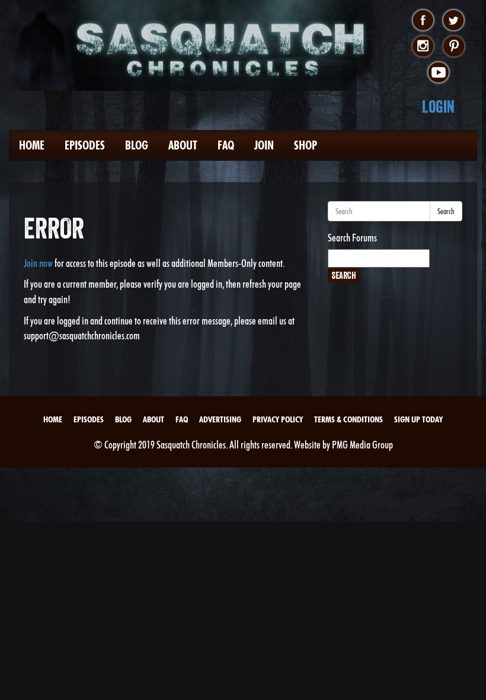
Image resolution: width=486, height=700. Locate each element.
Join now (38, 263)
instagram (423, 47)
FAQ (226, 145)
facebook (423, 21)
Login (438, 106)
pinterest (453, 47)
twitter (453, 21)
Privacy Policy (277, 419)
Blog (136, 145)
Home (31, 145)
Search (446, 211)
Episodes (85, 145)
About (182, 145)
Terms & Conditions (348, 419)
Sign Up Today (418, 419)
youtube (438, 73)
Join (264, 145)
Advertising (220, 419)
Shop (305, 145)
